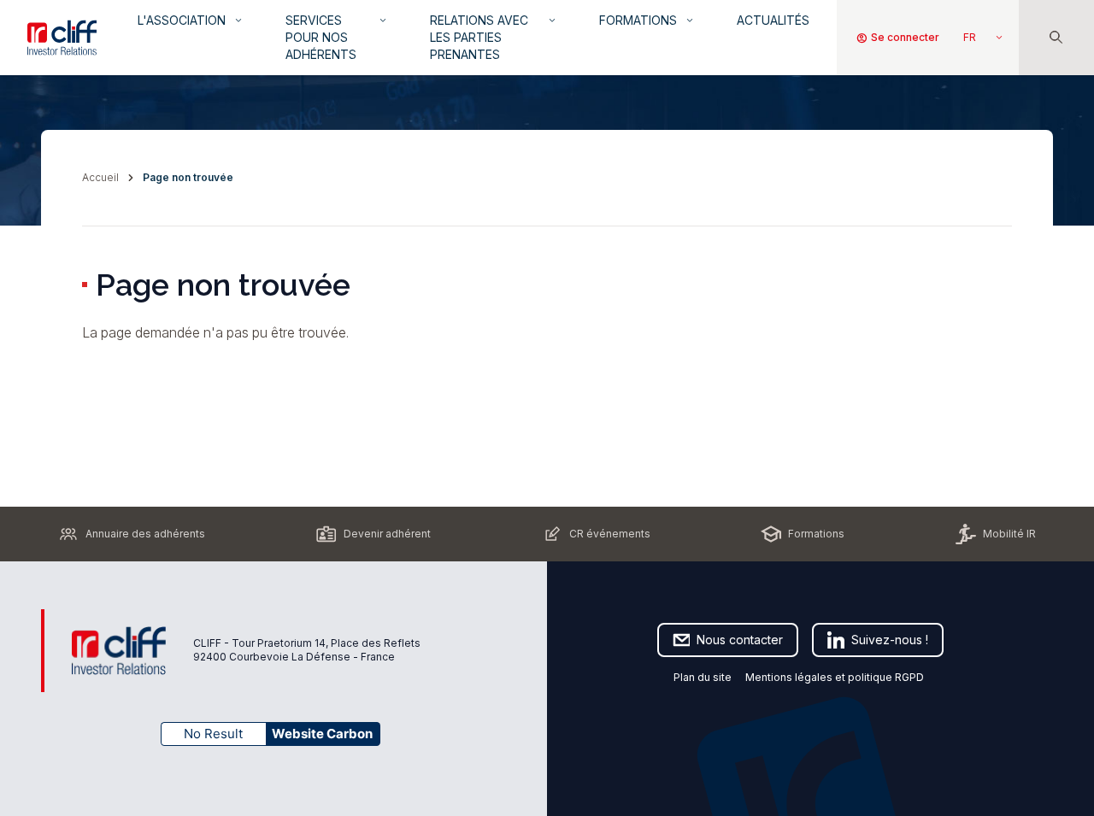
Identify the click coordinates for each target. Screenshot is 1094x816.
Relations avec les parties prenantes (494, 37)
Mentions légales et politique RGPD (835, 677)
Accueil (100, 177)
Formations (647, 20)
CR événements (609, 533)
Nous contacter (740, 639)
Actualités (773, 20)
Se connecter (897, 37)
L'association (191, 20)
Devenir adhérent (387, 533)
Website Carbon (322, 733)
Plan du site (702, 677)
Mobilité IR (1009, 533)
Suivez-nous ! (889, 639)
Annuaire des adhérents (145, 533)
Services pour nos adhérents (337, 37)
